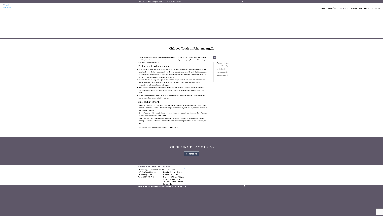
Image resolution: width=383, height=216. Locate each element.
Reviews (354, 8)
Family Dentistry (222, 69)
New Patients (364, 8)
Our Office (332, 8)
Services (343, 8)
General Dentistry (222, 66)
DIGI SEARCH (168, 186)
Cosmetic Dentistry (223, 72)
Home (323, 8)
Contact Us (376, 8)
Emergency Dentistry (223, 75)
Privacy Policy (180, 186)
